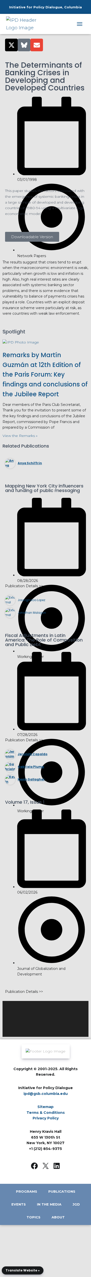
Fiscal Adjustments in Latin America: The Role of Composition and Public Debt (44, 640)
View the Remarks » (20, 435)
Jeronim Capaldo (33, 754)
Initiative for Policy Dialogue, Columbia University (45, 12)
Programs (26, 1191)
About (58, 1217)
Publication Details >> (24, 586)
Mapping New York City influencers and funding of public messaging (44, 488)
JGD (76, 1204)
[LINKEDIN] (57, 1166)
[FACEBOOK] (34, 1166)
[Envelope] (36, 45)
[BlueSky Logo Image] (24, 45)
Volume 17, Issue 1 (24, 802)
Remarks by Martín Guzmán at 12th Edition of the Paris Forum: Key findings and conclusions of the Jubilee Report (45, 374)
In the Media (49, 1204)
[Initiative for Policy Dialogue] (25, 24)
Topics (33, 1217)
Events (18, 1204)
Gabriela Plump (31, 767)
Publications (61, 1191)
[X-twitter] (11, 45)
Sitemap (45, 1106)
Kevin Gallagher (31, 779)
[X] (45, 1166)
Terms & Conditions (46, 1112)
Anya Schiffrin (30, 463)
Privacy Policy (46, 1118)
